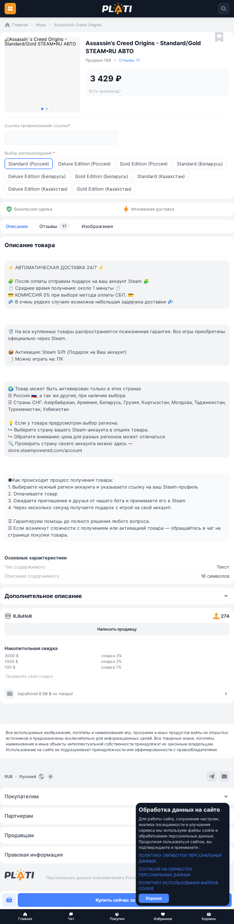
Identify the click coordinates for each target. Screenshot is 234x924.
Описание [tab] (17, 226)
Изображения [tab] (97, 226)
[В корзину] (9, 900)
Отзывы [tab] (52, 226)
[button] (25, 916)
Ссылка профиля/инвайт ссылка (37, 125)
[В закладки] (219, 37)
